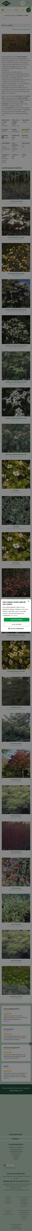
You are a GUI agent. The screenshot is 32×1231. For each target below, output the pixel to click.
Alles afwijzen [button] (17, 624)
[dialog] (16, 615)
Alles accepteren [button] (16, 619)
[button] (16, 628)
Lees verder (14, 615)
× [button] (28, 601)
